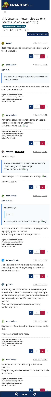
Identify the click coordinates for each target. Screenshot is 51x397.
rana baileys (11, 65)
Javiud (9, 43)
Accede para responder (37, 34)
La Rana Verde (12, 260)
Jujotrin (9, 285)
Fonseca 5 (10, 151)
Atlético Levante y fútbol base (14, 26)
